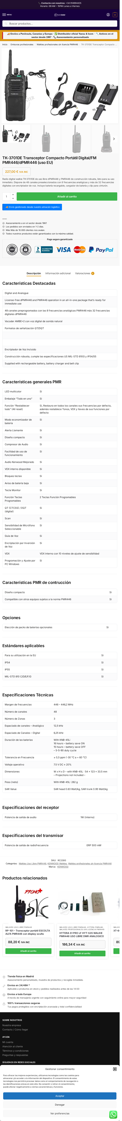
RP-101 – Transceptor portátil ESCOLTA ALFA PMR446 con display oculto (27, 932)
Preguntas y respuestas (15, 1055)
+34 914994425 (73, 3)
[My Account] (108, 15)
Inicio (4, 44)
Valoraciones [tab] (84, 273)
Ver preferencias (59, 1113)
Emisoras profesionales (22, 44)
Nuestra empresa (11, 1025)
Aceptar (59, 1095)
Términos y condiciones (15, 1050)
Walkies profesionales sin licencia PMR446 (57, 44)
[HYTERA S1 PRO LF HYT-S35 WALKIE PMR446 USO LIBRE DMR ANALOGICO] (82, 904)
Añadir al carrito (67, 196)
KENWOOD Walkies (57, 863)
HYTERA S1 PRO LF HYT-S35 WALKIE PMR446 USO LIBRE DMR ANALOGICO (81, 935)
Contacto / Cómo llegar (15, 1029)
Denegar (60, 1104)
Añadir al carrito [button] (28, 951)
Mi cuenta (7, 1042)
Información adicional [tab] (58, 273)
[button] (114, 1069)
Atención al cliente (12, 1046)
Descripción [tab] (34, 273)
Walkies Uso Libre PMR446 (32, 863)
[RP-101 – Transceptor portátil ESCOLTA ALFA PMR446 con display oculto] (28, 904)
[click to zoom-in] (61, 85)
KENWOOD (62, 866)
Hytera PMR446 (95, 927)
